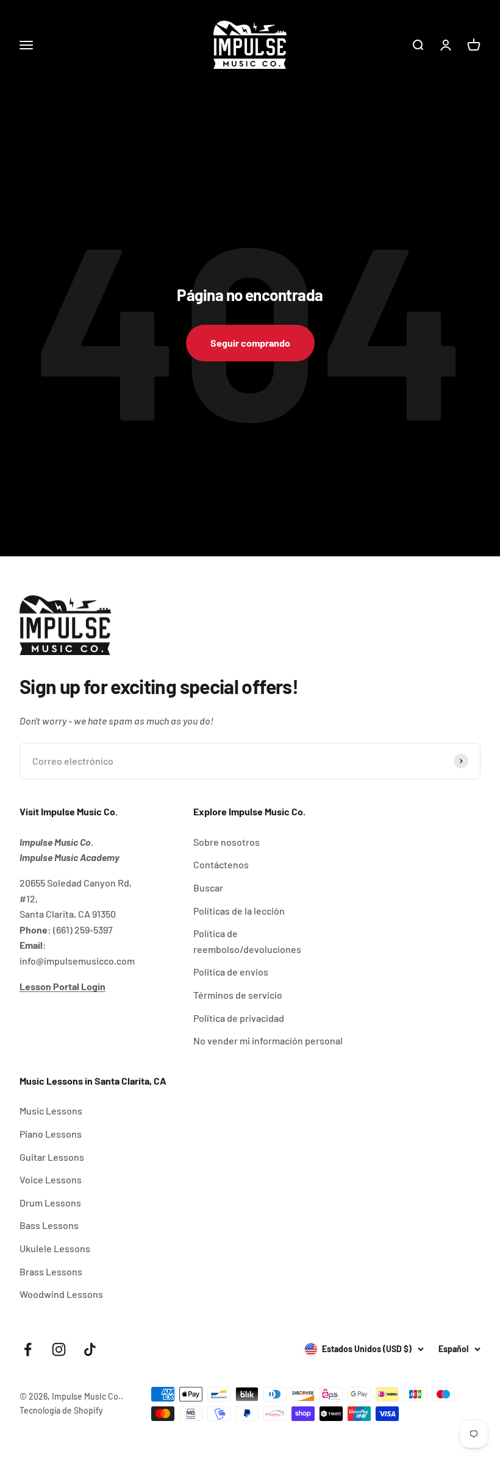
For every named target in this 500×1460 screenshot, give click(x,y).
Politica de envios (230, 971)
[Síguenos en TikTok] (90, 1349)
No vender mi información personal (268, 1040)
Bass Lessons (49, 1225)
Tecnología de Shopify (61, 1410)
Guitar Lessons (52, 1157)
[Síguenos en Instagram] (59, 1349)
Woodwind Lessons (61, 1294)
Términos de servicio (237, 995)
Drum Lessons (50, 1202)
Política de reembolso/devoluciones (247, 941)
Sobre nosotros (226, 842)
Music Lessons (51, 1110)
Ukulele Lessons (55, 1248)
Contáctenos (221, 864)
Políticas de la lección (239, 910)
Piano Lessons (51, 1133)
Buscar (208, 887)
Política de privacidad (238, 1018)
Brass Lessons (51, 1271)
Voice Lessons (51, 1179)
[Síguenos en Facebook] (28, 1349)
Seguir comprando (250, 343)
